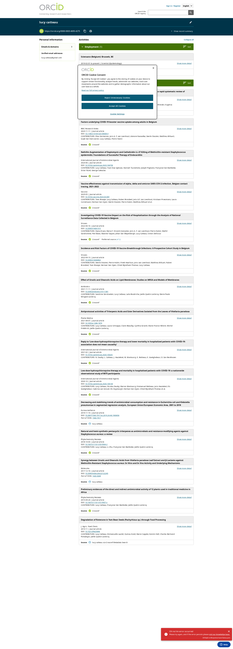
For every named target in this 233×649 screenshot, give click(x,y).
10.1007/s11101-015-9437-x (96, 502)
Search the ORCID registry (140, 12)
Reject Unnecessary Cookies (117, 98)
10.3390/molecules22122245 (96, 473)
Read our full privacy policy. (93, 90)
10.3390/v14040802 (93, 260)
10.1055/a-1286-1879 (93, 323)
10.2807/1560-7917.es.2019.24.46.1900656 (102, 415)
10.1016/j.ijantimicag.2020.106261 (99, 355)
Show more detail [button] (184, 63)
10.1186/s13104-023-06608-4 (96, 134)
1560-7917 (96, 418)
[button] (189, 40)
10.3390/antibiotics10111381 (96, 291)
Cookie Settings (117, 114)
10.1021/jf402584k (92, 531)
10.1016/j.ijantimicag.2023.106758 (99, 165)
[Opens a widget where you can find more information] (224, 645)
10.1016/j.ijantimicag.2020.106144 (99, 384)
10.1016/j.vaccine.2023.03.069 (97, 197)
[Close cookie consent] (153, 68)
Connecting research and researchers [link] (55, 14)
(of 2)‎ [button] (118, 239)
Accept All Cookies (117, 106)
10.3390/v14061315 (93, 228)
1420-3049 (96, 476)
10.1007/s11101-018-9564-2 (96, 444)
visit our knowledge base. (219, 634)
